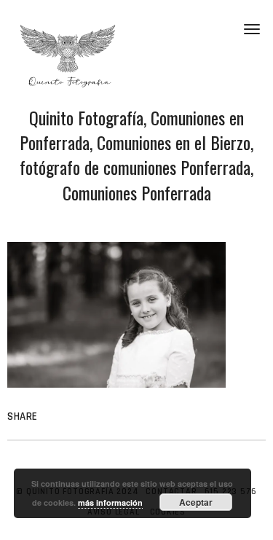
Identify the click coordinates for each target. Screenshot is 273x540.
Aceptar (196, 502)
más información (110, 502)
